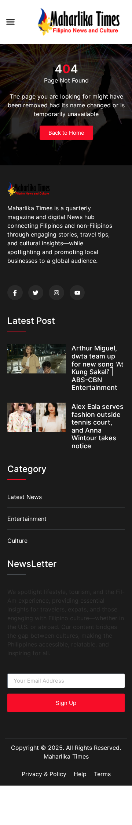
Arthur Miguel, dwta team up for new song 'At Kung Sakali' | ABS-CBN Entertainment (98, 367)
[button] (11, 22)
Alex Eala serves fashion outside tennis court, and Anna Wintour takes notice (98, 426)
